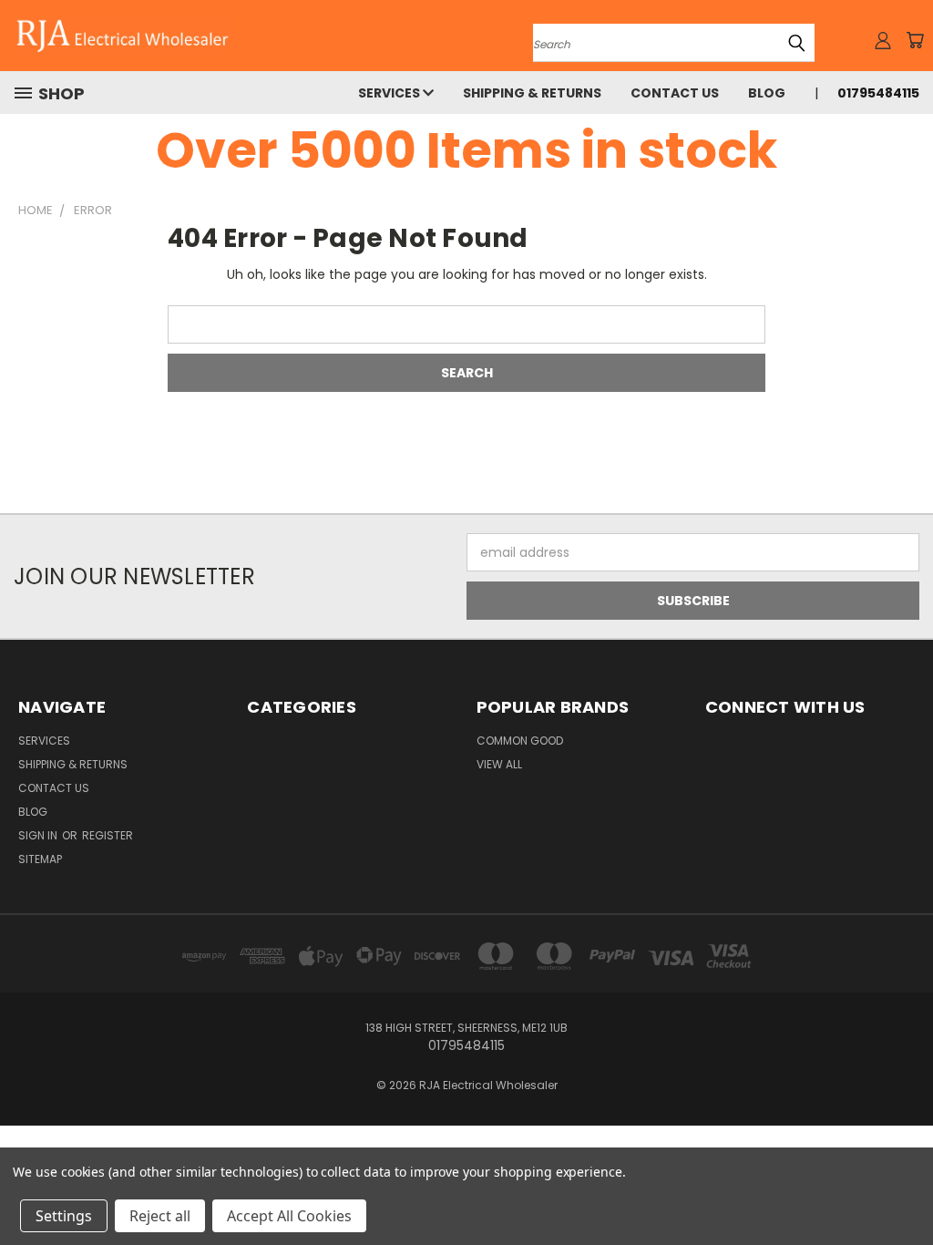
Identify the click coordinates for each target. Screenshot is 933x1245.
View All (499, 764)
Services (390, 93)
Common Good (520, 740)
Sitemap (40, 859)
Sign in (39, 835)
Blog (766, 93)
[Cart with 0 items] (915, 40)
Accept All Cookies (289, 1216)
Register (107, 835)
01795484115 (878, 93)
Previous (905, 1188)
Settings (64, 1216)
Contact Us (675, 93)
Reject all (159, 1216)
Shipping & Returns (532, 93)
